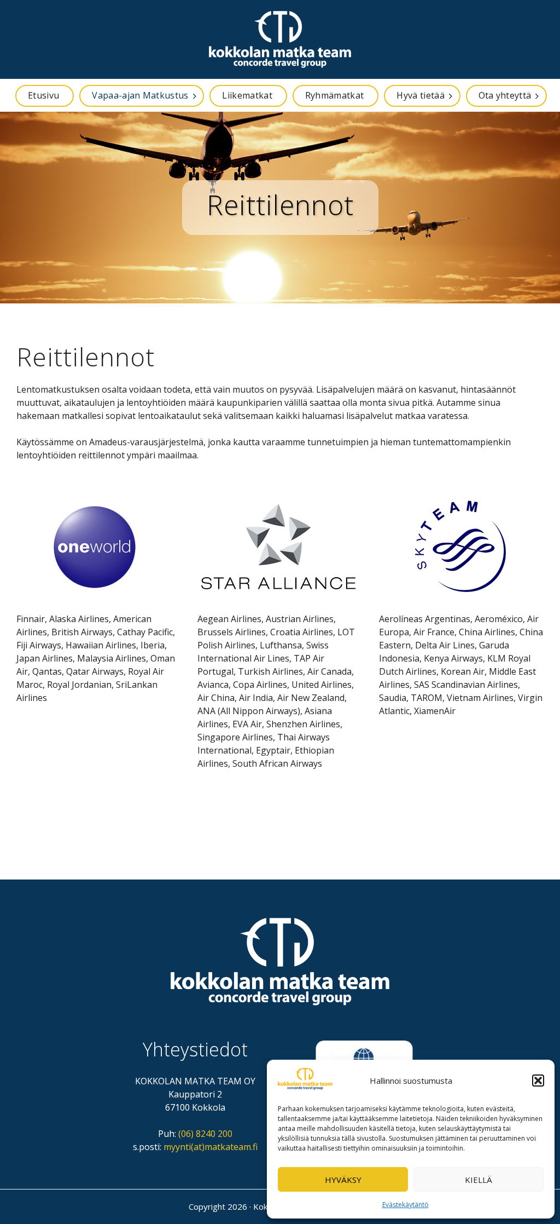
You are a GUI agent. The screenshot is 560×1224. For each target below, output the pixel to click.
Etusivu (43, 95)
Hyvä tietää (420, 95)
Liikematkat (247, 95)
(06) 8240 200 (205, 1134)
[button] (538, 1080)
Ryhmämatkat (334, 95)
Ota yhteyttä (505, 95)
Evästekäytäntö (405, 1204)
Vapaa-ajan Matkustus (140, 95)
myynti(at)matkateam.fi (211, 1147)
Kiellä (478, 1179)
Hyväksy (343, 1179)
